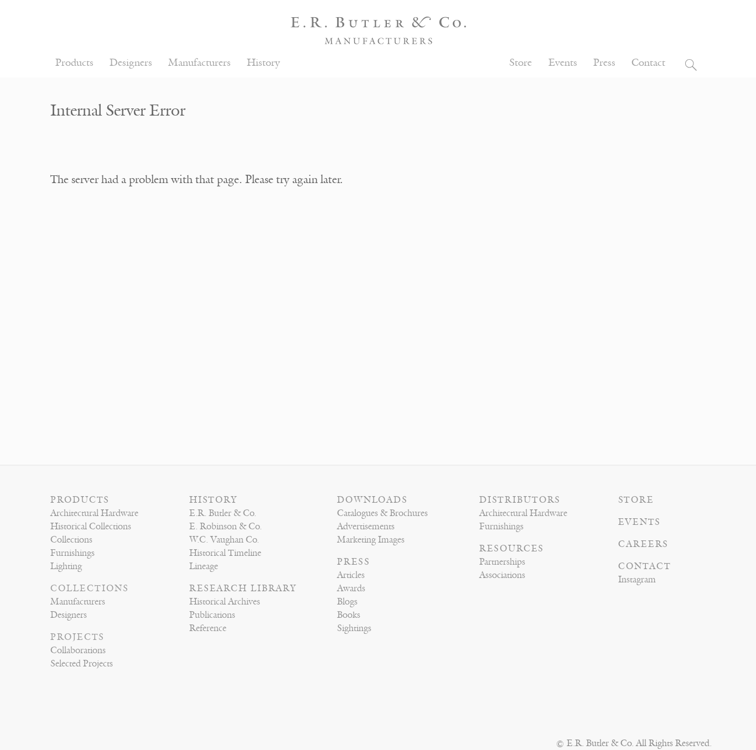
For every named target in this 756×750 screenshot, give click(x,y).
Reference (207, 628)
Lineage (203, 566)
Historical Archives (224, 601)
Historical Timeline (225, 553)
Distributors (520, 500)
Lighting (66, 566)
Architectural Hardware (94, 513)
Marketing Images (371, 539)
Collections (71, 539)
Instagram (637, 579)
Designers (131, 62)
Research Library (243, 588)
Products (74, 62)
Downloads (372, 500)
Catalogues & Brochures (382, 513)
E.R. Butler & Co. (222, 513)
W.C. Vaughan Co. (224, 539)
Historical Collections (90, 526)
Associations (502, 575)
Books (348, 615)
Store (520, 62)
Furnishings (72, 553)
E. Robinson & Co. (225, 526)
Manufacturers (199, 62)
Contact (648, 62)
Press (604, 62)
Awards (351, 588)
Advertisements (366, 526)
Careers (643, 544)
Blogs (347, 601)
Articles (351, 575)
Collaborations (78, 650)
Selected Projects (81, 663)
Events (562, 62)
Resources (511, 548)
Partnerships (502, 561)
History (263, 62)
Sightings (354, 628)
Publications (212, 615)
